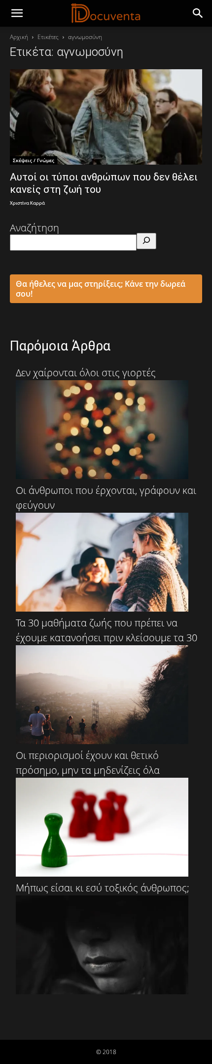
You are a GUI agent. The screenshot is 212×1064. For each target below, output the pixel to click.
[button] (198, 13)
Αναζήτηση (34, 227)
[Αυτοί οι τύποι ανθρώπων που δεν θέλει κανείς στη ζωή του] (106, 117)
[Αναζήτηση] (146, 241)
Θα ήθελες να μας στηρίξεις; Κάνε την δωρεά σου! (100, 288)
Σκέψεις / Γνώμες (33, 160)
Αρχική (19, 37)
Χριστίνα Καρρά (27, 203)
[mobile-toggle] (17, 13)
